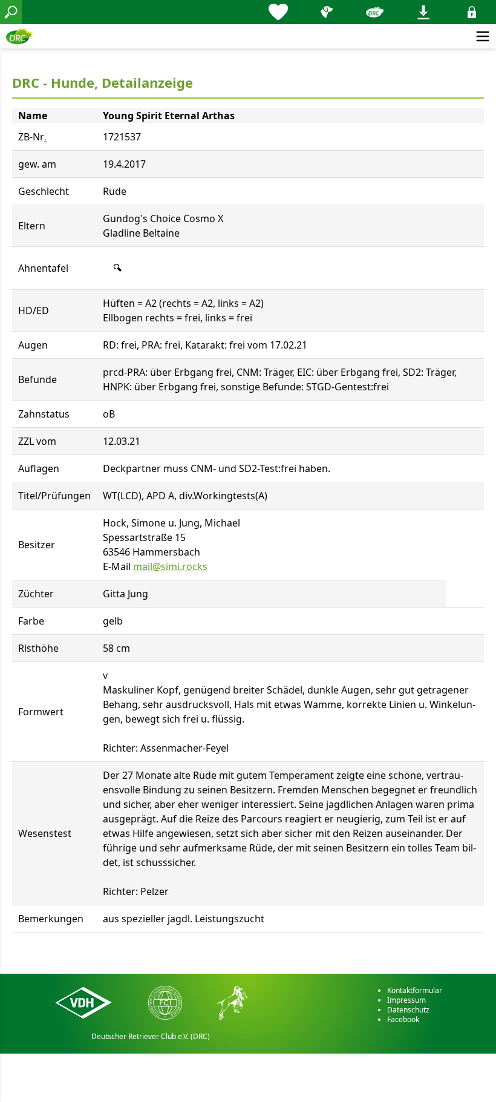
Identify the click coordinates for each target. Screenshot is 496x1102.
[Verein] (375, 12)
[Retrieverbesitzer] (326, 12)
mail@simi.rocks (170, 566)
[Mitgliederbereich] (472, 12)
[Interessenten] (278, 12)
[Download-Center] (423, 12)
